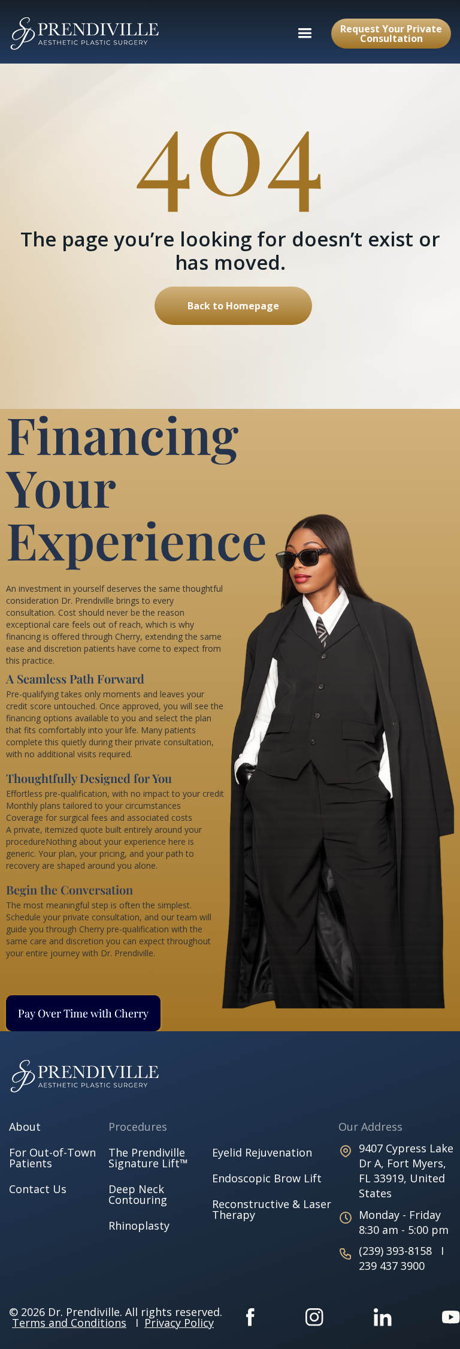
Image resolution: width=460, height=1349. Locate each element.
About (25, 1126)
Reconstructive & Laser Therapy (271, 1209)
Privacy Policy (179, 1322)
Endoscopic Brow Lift (267, 1178)
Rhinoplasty (139, 1225)
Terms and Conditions (69, 1322)
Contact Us (37, 1189)
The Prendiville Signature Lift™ (148, 1158)
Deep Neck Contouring (137, 1194)
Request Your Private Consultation (391, 33)
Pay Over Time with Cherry (83, 1013)
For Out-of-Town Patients (52, 1158)
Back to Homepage (233, 305)
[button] (304, 33)
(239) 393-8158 (397, 1250)
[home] (91, 34)
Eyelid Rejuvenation (262, 1152)
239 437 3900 (392, 1265)
